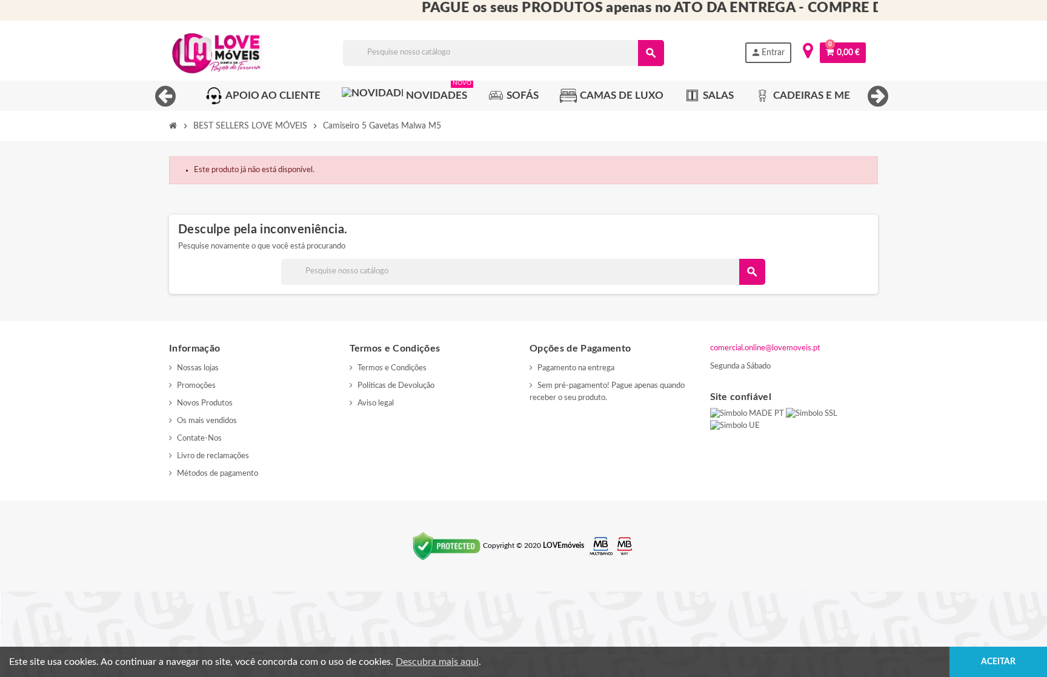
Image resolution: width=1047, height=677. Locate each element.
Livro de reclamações (213, 456)
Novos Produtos (205, 403)
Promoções (196, 386)
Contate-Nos (199, 438)
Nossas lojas (198, 368)
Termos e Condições (392, 368)
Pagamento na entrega (575, 368)
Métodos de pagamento (217, 474)
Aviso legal (375, 403)
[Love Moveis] (215, 53)
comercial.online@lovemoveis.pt (765, 348)
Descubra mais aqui (437, 662)
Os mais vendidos (207, 421)
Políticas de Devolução (395, 386)
